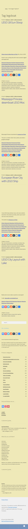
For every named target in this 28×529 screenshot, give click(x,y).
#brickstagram (19, 69)
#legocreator (23, 68)
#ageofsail (18, 62)
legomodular (4, 315)
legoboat (15, 84)
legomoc (8, 87)
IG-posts (7, 81)
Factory (3, 483)
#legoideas (7, 66)
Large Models (6, 393)
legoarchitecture (10, 244)
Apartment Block (5, 426)
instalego (4, 84)
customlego (19, 82)
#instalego (4, 68)
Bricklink (3, 413)
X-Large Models (6, 396)
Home (6, 8)
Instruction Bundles (7, 361)
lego (7, 84)
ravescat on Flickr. (22, 134)
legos (14, 88)
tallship (3, 90)
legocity (9, 85)
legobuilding (4, 85)
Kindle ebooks (6, 364)
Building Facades (6, 387)
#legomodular (10, 303)
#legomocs (4, 71)
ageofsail (8, 82)
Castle (4, 368)
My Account (4, 526)
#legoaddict (13, 69)
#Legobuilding (5, 64)
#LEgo (22, 62)
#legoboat (8, 62)
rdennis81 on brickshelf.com (11, 298)
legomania (4, 87)
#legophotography (12, 64)
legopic (11, 88)
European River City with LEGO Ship (12, 179)
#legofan (8, 69)
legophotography (5, 88)
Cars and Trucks (6, 377)
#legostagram (20, 64)
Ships (4, 380)
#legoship (4, 62)
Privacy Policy (5, 499)
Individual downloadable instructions (11, 359)
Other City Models (7, 375)
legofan (18, 85)
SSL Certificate (5, 328)
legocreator (13, 85)
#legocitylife (9, 301)
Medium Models (6, 391)
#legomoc (24, 66)
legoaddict (10, 84)
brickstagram (13, 82)
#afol (12, 68)
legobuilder (20, 84)
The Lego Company (12, 507)
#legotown (16, 148)
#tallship (13, 62)
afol (5, 82)
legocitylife (14, 314)
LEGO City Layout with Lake (13, 261)
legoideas (23, 85)
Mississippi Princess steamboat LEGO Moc (13, 100)
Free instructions (6, 357)
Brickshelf (4, 415)
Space (4, 382)
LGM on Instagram (18, 19)
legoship (18, 88)
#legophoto (13, 66)
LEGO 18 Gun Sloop (12, 22)
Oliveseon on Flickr (13, 219)
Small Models (6, 389)
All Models (5, 366)
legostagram (22, 88)
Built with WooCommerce (8, 521)
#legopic (4, 69)
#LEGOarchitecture (19, 223)
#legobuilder (17, 68)
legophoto (17, 87)
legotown (14, 168)
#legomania (18, 66)
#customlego (10, 71)
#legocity (9, 68)
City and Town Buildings (8, 373)
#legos (3, 66)
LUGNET (3, 412)
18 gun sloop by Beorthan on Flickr (10, 54)
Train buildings (6, 384)
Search (14, 526)
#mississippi (14, 142)
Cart (21, 525)
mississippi (18, 168)
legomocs (13, 87)
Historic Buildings (7, 370)
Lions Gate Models (6, 3)
